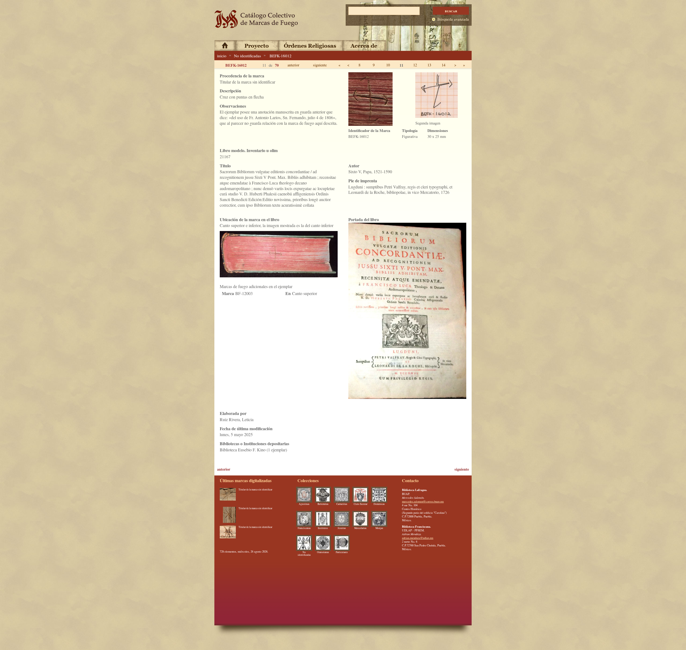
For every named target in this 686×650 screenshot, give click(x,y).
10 (388, 64)
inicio (221, 55)
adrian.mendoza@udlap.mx (417, 538)
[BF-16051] (228, 515)
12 (415, 64)
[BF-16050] (228, 534)
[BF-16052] (228, 496)
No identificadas (247, 55)
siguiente (320, 64)
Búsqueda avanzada (453, 19)
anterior (293, 64)
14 (443, 64)
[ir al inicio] (256, 19)
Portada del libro (363, 219)
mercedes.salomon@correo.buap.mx (423, 501)
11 (401, 65)
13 (429, 64)
